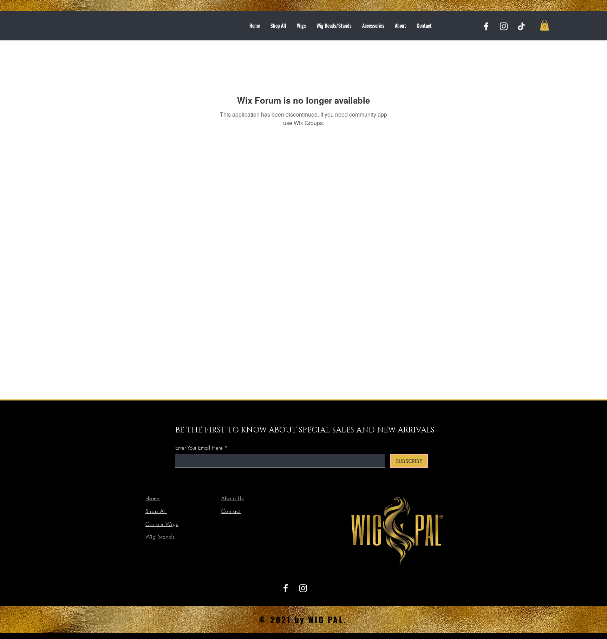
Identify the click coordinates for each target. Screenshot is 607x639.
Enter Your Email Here (199, 448)
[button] (544, 25)
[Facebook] (486, 26)
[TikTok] (521, 26)
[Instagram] (503, 26)
